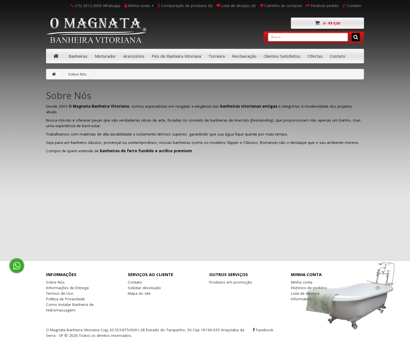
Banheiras (78, 56)
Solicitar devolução (144, 287)
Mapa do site (139, 293)
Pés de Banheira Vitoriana (176, 56)
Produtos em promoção (230, 282)
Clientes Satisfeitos (282, 56)
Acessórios (133, 56)
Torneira (216, 56)
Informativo (301, 298)
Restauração (244, 56)
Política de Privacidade (65, 298)
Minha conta (301, 282)
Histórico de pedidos (309, 287)
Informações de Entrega (67, 287)
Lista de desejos (305, 293)
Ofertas (315, 56)
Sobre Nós (77, 74)
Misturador (105, 56)
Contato (337, 56)
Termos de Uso (59, 293)
